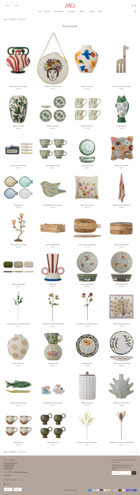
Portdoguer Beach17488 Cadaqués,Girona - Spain (9, 467)
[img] (132, 5)
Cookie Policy (8, 475)
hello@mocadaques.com (21, 472)
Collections (13, 19)
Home (5, 19)
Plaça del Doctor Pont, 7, (11, 463)
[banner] (70, 5)
